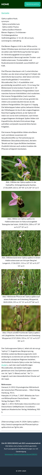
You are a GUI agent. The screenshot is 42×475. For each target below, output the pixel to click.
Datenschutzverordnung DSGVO (25, 454)
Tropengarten (32, 4)
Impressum (9, 454)
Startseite (5, 13)
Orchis (3, 365)
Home (5, 4)
